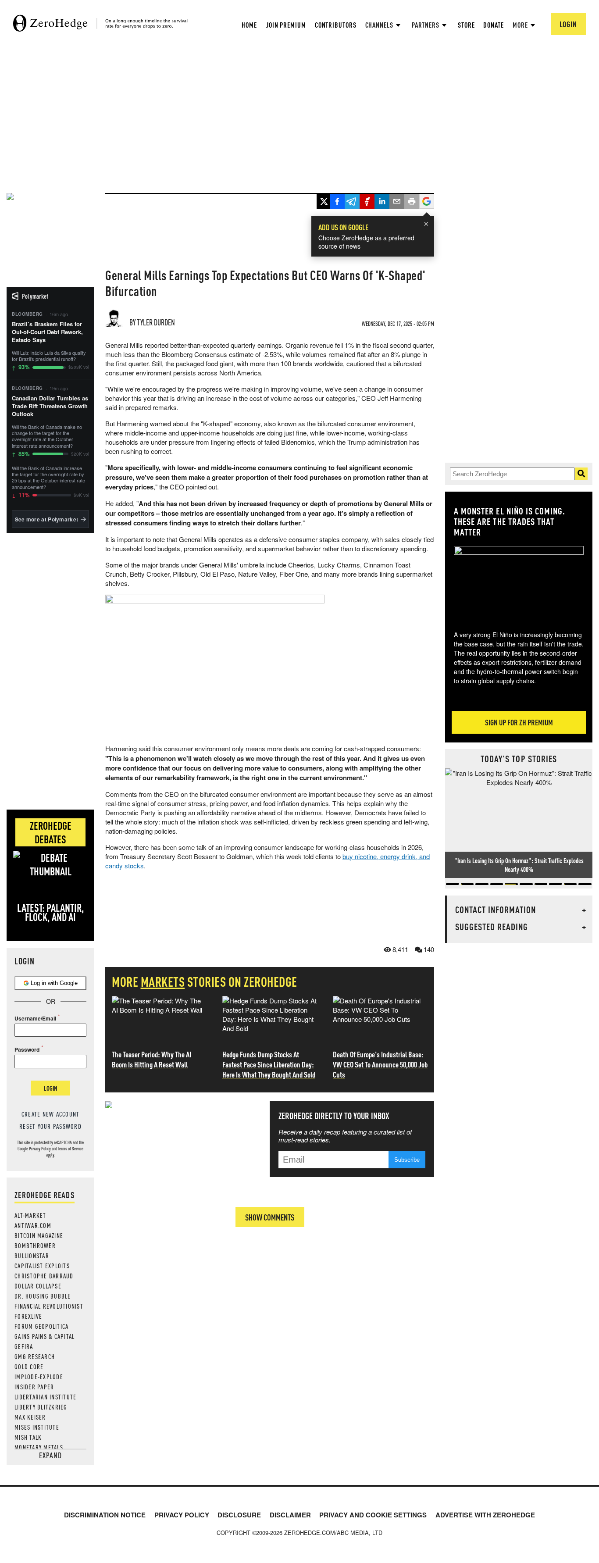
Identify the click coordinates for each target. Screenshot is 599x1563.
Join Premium (286, 24)
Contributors (336, 24)
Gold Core (28, 1366)
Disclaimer (290, 1515)
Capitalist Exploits (42, 1265)
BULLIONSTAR (31, 1255)
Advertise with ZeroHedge (485, 1515)
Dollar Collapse (37, 1285)
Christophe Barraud (44, 1275)
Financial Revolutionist (48, 1306)
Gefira (23, 1346)
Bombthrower (35, 1245)
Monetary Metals (38, 1447)
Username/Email (35, 1018)
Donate (493, 24)
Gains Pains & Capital (44, 1336)
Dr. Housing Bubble (42, 1296)
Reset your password (50, 1126)
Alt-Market (30, 1215)
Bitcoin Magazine (38, 1235)
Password (26, 1049)
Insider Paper (34, 1386)
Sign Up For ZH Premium (519, 722)
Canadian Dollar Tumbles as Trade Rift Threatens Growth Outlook (50, 406)
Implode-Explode (38, 1376)
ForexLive (28, 1316)
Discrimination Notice (105, 1515)
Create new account (50, 1114)
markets (163, 981)
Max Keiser (30, 1417)
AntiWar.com (32, 1225)
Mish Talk (28, 1437)
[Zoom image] (519, 582)
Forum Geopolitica (41, 1326)
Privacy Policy (40, 1148)
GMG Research (34, 1356)
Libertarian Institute (45, 1396)
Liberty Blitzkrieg (41, 1406)
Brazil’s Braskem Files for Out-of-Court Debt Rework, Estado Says (47, 332)
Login (50, 1088)
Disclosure (239, 1515)
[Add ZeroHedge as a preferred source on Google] (426, 202)
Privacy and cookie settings (373, 1515)
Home (249, 24)
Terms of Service (70, 1148)
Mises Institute (36, 1427)
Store (466, 24)
